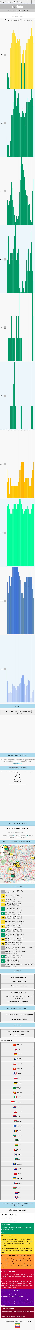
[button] (18, 867)
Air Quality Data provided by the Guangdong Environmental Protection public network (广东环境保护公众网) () (17, 761)
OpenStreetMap (25, 882)
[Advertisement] (17, 734)
